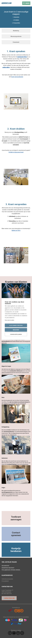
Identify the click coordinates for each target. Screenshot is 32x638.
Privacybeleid (5, 581)
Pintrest (18, 633)
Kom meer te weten (9, 320)
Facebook (10, 633)
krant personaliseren (17, 77)
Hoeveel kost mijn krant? (8, 567)
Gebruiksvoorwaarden (7, 579)
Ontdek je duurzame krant (16, 152)
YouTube (14, 633)
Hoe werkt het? (5, 565)
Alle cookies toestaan (15, 325)
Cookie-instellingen (16, 334)
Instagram (22, 633)
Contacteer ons (9, 598)
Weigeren (16, 330)
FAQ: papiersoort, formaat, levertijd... (11, 570)
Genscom (6, 3)
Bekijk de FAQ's (16, 230)
